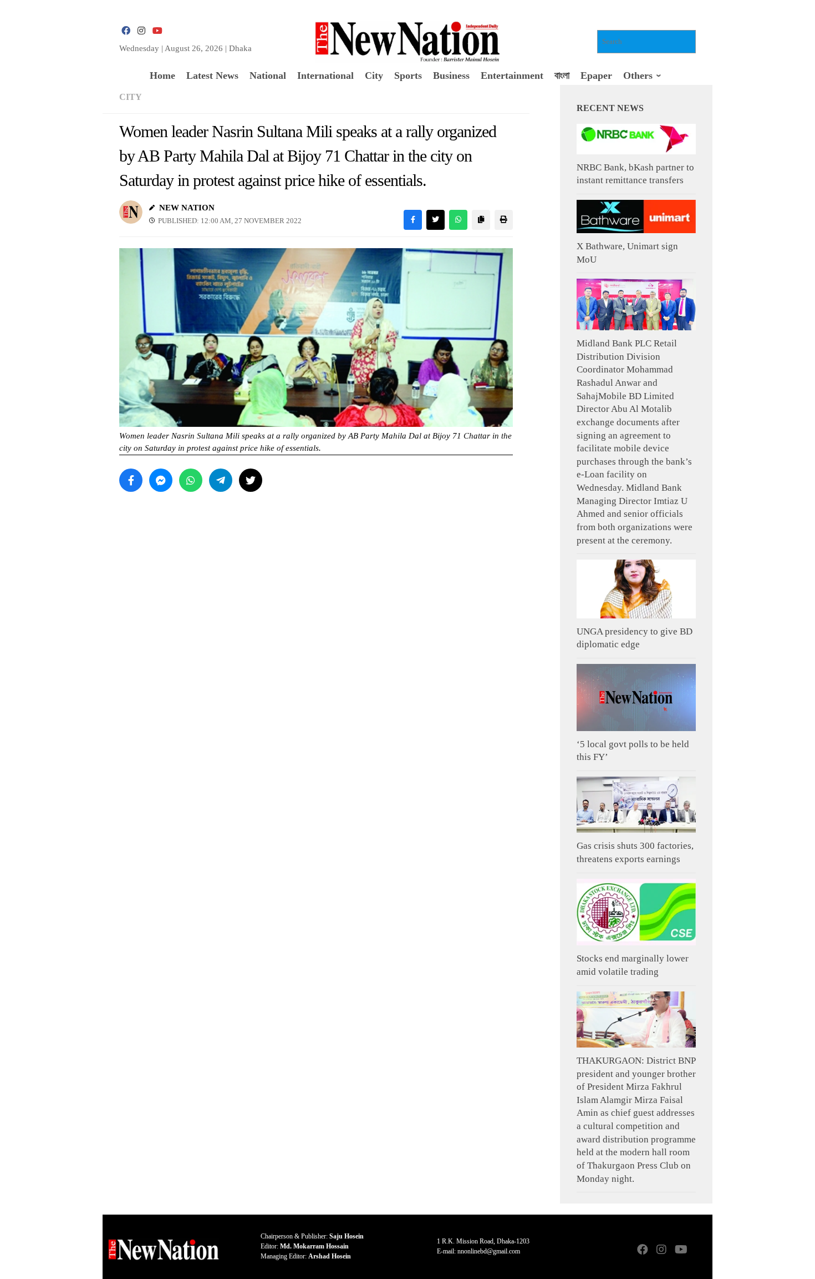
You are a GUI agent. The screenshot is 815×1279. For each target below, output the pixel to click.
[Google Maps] (699, 1250)
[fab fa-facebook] (125, 31)
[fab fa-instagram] (141, 31)
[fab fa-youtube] (156, 31)
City (130, 97)
